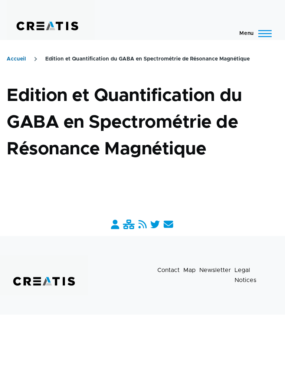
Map (189, 270)
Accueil (16, 59)
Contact (168, 270)
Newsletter (215, 270)
